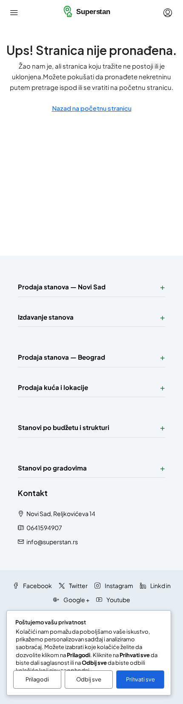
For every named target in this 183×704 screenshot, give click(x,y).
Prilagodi (37, 679)
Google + (76, 599)
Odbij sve (88, 679)
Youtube (118, 599)
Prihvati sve (140, 679)
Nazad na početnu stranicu (92, 108)
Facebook (37, 585)
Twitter (78, 585)
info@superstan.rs (52, 541)
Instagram (118, 585)
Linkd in (160, 585)
